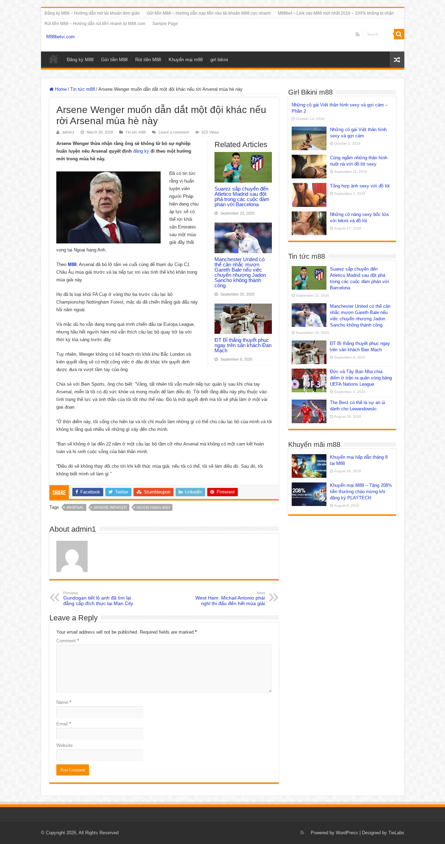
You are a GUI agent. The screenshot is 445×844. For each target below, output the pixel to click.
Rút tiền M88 (148, 59)
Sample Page (165, 23)
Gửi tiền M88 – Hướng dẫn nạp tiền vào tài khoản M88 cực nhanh (209, 13)
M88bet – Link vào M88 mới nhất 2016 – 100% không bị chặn (336, 13)
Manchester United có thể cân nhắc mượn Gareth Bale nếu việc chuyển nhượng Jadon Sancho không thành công (240, 272)
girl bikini (219, 59)
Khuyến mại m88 (186, 59)
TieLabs (396, 832)
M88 (53, 58)
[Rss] (357, 34)
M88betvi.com (60, 36)
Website (64, 745)
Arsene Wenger (110, 507)
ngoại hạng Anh (153, 507)
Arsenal (75, 507)
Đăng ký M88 (80, 59)
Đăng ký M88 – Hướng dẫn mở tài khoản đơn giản (92, 13)
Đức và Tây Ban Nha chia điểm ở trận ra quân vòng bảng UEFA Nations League (361, 378)
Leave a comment (174, 132)
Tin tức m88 (82, 89)
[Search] (399, 34)
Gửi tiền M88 (114, 59)
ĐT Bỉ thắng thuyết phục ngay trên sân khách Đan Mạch (243, 345)
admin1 (68, 132)
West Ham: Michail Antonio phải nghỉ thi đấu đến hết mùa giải (230, 598)
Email (63, 723)
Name (63, 702)
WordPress (347, 832)
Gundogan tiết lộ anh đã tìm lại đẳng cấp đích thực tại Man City (98, 598)
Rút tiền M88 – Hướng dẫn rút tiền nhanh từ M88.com (94, 23)
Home (60, 89)
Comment (67, 640)
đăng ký (141, 151)
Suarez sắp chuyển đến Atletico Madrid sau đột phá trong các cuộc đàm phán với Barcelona (242, 196)
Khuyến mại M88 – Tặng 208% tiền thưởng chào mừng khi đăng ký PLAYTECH (361, 491)
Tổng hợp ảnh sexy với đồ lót (360, 185)
